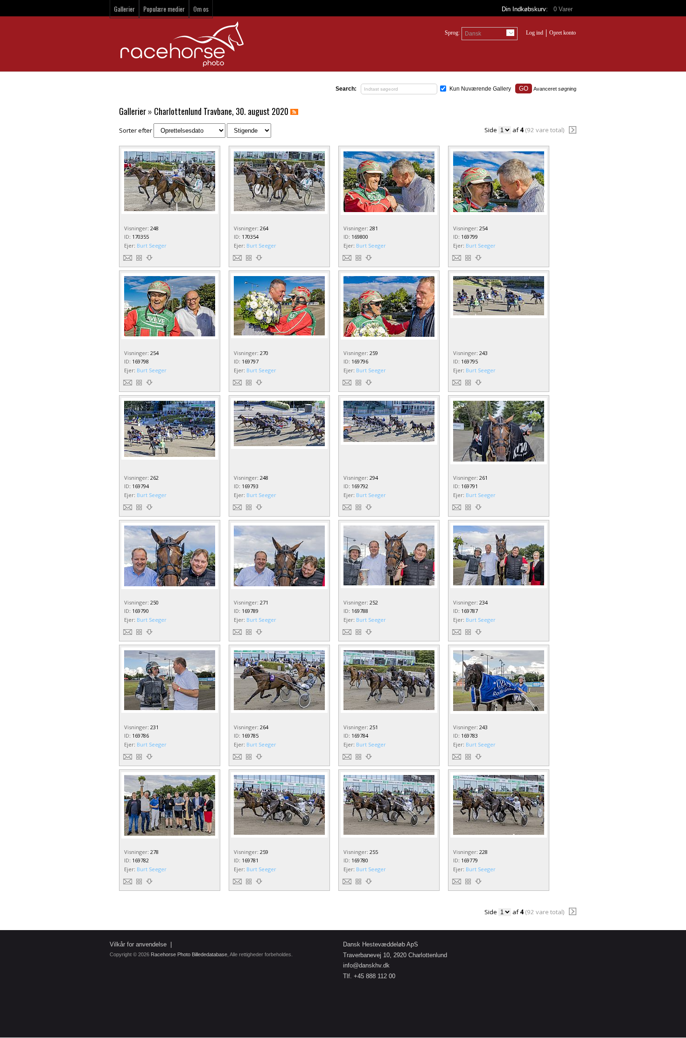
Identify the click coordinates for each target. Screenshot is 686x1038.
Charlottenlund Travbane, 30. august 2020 (221, 111)
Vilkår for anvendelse (138, 944)
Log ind (534, 32)
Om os (201, 9)
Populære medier (164, 9)
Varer (563, 9)
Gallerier (124, 9)
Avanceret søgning (554, 89)
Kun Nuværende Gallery (480, 88)
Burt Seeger (152, 245)
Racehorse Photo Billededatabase (189, 954)
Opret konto (562, 32)
